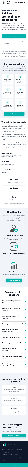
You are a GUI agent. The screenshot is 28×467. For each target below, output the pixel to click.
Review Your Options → (14, 36)
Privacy (20, 458)
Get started (14, 114)
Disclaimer (9, 458)
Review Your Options (19, 2)
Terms (15, 458)
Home (3, 458)
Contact (3, 460)
